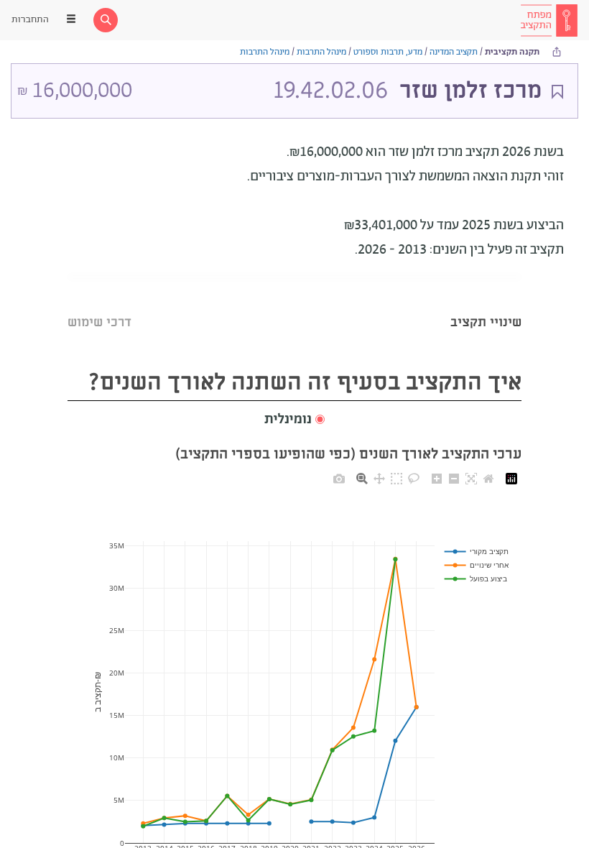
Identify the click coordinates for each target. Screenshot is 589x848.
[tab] (485, 304)
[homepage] (549, 20)
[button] (294, 420)
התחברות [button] (30, 20)
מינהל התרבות (321, 52)
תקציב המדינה (454, 52)
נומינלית (288, 419)
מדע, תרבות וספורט (387, 52)
